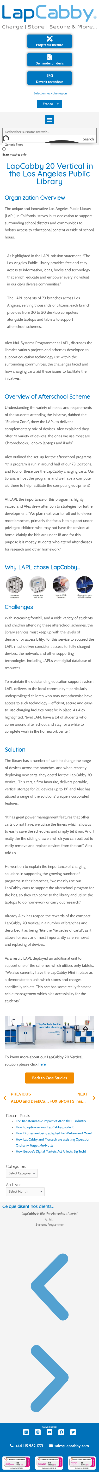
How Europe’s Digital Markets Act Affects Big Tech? (51, 1151)
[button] (49, 119)
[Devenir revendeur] (50, 76)
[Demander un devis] (50, 57)
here (42, 1064)
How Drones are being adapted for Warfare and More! (54, 1133)
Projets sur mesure (49, 45)
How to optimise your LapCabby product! (45, 1127)
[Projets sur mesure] (50, 39)
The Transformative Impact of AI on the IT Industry (51, 1121)
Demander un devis (50, 63)
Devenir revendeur (49, 82)
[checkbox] (26, 151)
